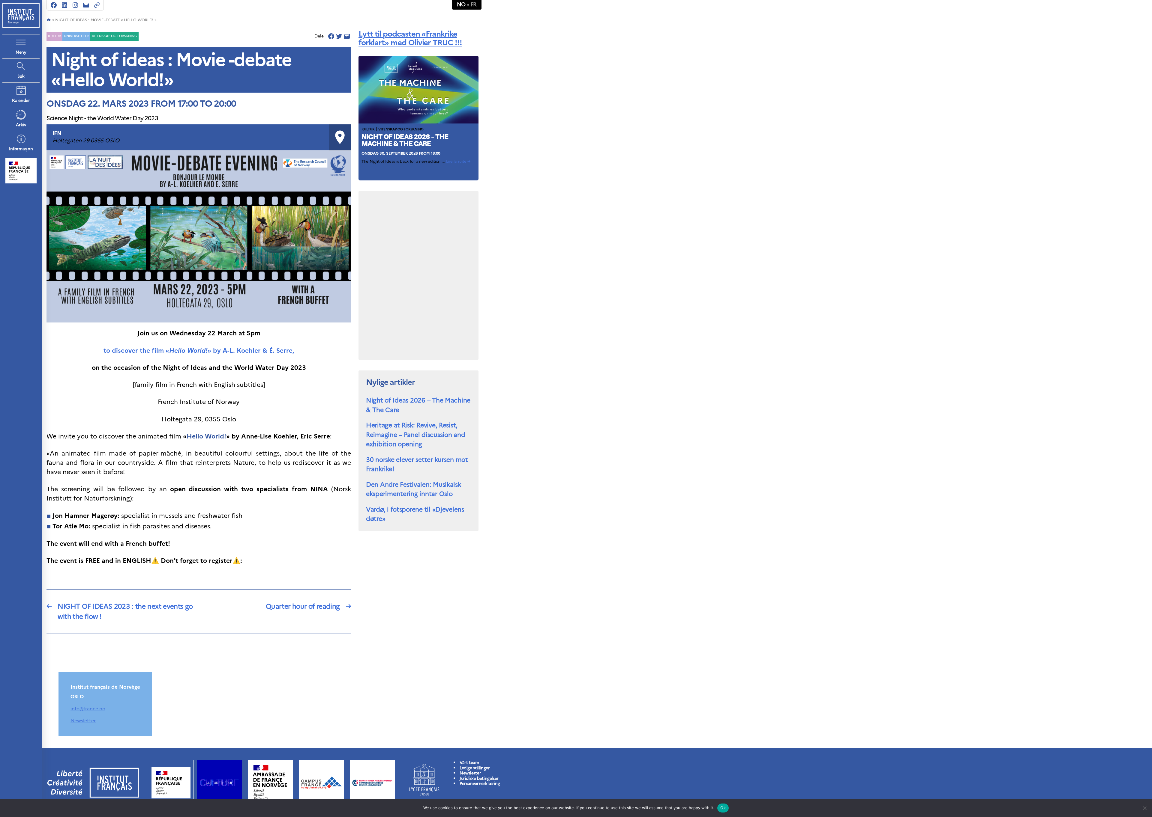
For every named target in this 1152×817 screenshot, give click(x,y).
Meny (21, 52)
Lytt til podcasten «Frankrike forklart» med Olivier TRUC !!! (410, 38)
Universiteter (76, 36)
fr (474, 4)
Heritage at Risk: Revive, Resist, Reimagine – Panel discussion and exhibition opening (415, 434)
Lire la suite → (458, 161)
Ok (723, 807)
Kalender (21, 100)
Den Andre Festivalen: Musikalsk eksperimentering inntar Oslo (413, 489)
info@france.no (87, 708)
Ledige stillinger (475, 768)
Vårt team (469, 762)
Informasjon (21, 149)
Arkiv (21, 125)
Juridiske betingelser (479, 778)
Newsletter (83, 720)
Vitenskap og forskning (114, 36)
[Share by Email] (346, 36)
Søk (21, 76)
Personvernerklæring (480, 783)
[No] (1145, 808)
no (461, 4)
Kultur (54, 36)
